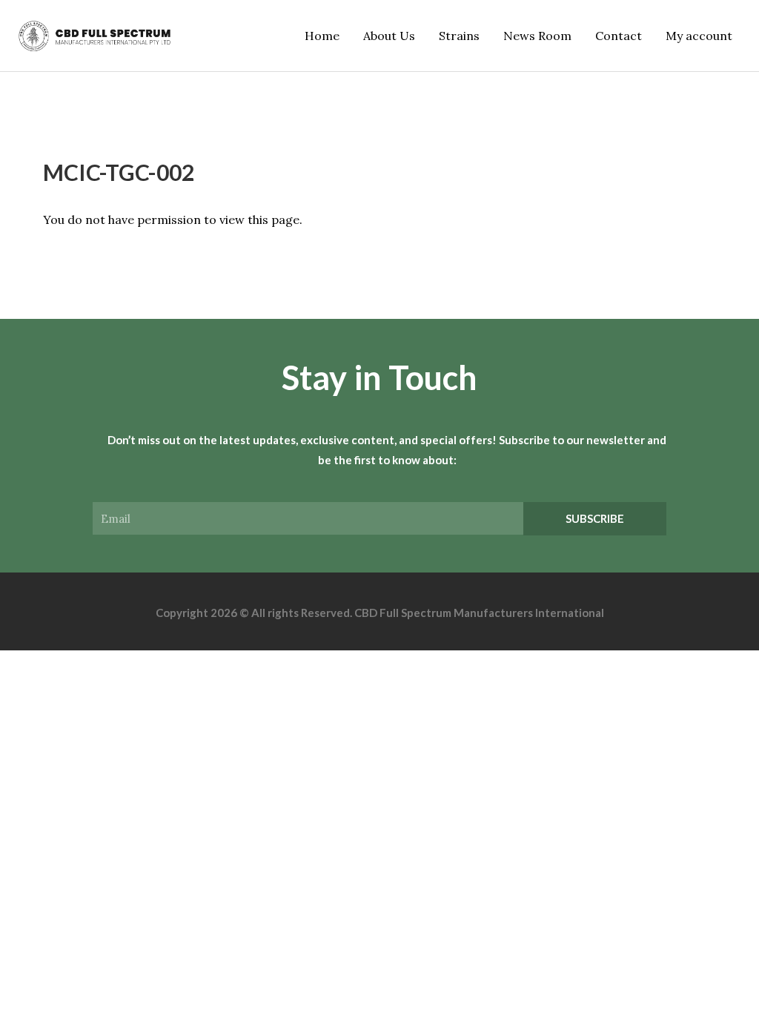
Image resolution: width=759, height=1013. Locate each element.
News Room (537, 35)
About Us (389, 35)
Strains (459, 35)
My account (699, 35)
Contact (618, 35)
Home (322, 35)
